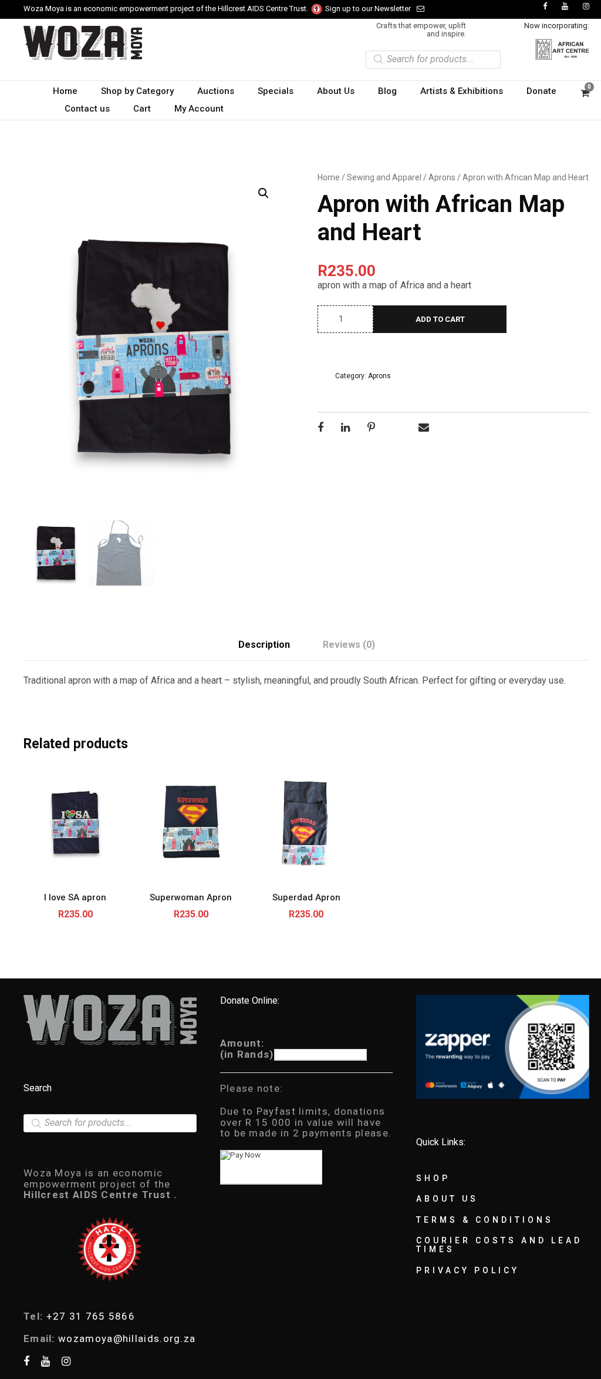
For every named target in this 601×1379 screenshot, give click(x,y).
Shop (433, 1178)
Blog (387, 91)
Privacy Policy (467, 1270)
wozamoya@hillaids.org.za (126, 1338)
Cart (142, 108)
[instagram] (586, 6)
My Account (199, 108)
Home (65, 91)
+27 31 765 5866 (91, 1316)
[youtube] (565, 6)
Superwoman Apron (191, 897)
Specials (275, 91)
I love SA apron (75, 897)
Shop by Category (137, 91)
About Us (335, 91)
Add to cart (440, 319)
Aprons (441, 177)
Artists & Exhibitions (461, 91)
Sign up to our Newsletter (368, 8)
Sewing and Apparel (384, 177)
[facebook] (545, 6)
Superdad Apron (306, 897)
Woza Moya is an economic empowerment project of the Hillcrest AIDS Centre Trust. (166, 8)
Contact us (87, 108)
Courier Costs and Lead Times (499, 1245)
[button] (263, 193)
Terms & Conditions (484, 1220)
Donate (541, 91)
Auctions (215, 91)
